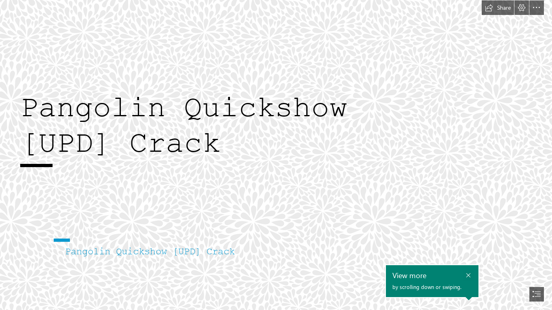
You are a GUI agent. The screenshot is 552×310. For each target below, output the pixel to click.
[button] (498, 7)
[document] (276, 155)
